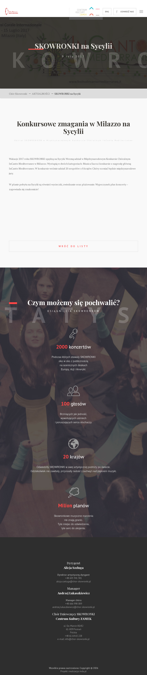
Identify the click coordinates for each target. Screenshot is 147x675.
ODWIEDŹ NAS (127, 11)
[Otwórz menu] (141, 11)
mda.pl (83, 671)
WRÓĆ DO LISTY (74, 246)
